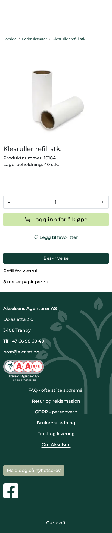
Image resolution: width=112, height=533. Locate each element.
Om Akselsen (56, 444)
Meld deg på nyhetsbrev (34, 470)
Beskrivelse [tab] (56, 258)
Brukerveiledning (56, 422)
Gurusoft (56, 522)
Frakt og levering (56, 433)
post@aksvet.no (21, 352)
